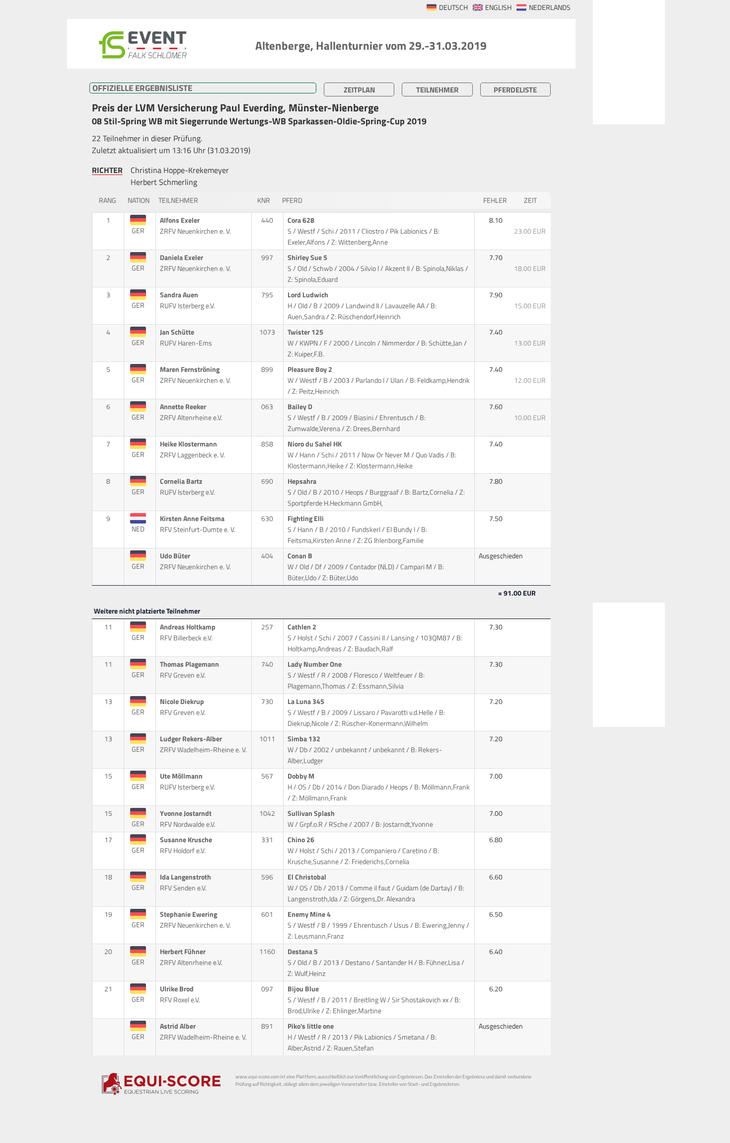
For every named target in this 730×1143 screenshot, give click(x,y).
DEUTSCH (453, 7)
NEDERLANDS (550, 7)
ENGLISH (498, 7)
